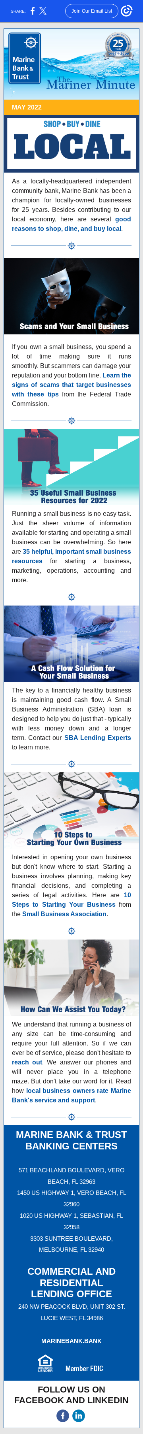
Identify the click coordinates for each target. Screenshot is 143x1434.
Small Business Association (64, 914)
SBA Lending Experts (97, 737)
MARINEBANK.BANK (71, 1341)
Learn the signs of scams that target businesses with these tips (71, 385)
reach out (27, 1062)
